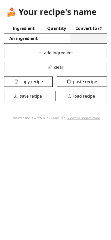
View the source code (83, 118)
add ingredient (58, 53)
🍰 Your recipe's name (51, 11)
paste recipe (85, 81)
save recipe (31, 96)
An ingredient (23, 38)
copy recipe (31, 81)
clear (59, 67)
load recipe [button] (84, 96)
